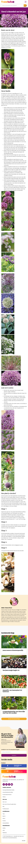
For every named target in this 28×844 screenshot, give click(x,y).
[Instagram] (9, 784)
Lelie (4, 830)
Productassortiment (7, 794)
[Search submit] (25, 5)
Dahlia (4, 828)
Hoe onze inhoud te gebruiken (9, 804)
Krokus (4, 820)
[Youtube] (12, 784)
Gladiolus (5, 832)
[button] (25, 2)
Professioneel (6, 808)
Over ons (5, 802)
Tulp (3, 813)
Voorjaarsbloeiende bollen (8, 790)
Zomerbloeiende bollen (8, 792)
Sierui (4, 818)
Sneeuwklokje (6, 823)
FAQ (3, 806)
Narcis (4, 816)
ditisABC (23, 840)
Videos (4, 796)
